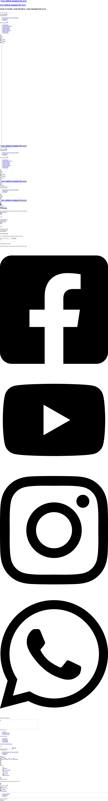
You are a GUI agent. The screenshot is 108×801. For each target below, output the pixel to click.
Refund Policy (5, 741)
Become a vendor (5, 733)
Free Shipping (5, 740)
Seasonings (4, 20)
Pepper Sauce (5, 18)
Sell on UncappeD (6, 793)
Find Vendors (5, 795)
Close (3, 757)
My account (4, 738)
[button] (2, 800)
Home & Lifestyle (6, 29)
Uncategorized (5, 24)
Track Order (4, 739)
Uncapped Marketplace (13, 5)
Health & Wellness (6, 28)
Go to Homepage (3, 212)
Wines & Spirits (5, 31)
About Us (4, 731)
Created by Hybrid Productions (6, 744)
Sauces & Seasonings (6, 30)
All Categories (5, 32)
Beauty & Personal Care (7, 26)
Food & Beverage (6, 27)
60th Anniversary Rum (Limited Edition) (10, 17)
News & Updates (5, 734)
